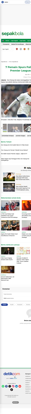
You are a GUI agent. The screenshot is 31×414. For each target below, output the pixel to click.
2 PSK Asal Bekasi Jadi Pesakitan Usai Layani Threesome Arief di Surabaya (9, 215)
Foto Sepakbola (13, 61)
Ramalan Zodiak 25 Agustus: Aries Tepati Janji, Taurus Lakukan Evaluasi (23, 260)
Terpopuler (6, 44)
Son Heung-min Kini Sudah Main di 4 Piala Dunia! (14, 145)
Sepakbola (4, 61)
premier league (20, 135)
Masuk (27, 2)
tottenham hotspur (8, 135)
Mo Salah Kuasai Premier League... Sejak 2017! (14, 153)
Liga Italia (22, 40)
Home (7, 40)
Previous (4, 101)
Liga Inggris (14, 40)
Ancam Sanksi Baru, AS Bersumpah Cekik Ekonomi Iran (7, 278)
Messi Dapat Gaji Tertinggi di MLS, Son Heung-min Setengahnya (15, 159)
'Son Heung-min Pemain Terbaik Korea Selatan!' (14, 150)
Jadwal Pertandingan (17, 44)
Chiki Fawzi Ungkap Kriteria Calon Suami (7, 258)
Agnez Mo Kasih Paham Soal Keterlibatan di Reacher (9, 234)
